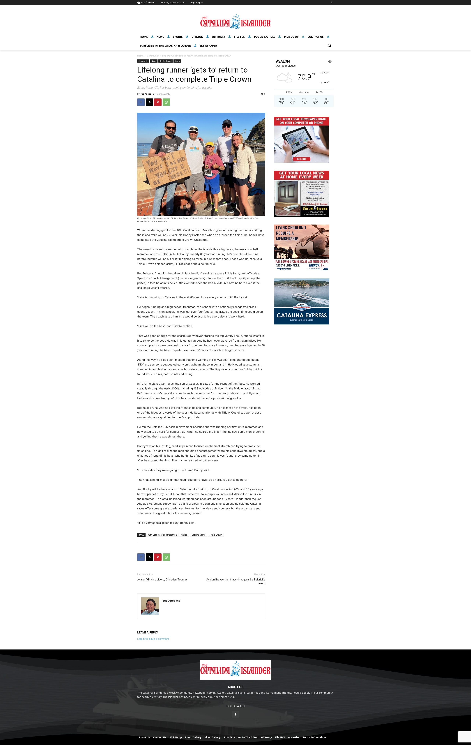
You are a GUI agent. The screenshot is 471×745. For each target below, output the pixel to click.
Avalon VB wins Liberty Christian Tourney (162, 579)
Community (153, 55)
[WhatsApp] (166, 102)
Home (140, 55)
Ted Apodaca (147, 93)
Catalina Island (199, 534)
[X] (149, 102)
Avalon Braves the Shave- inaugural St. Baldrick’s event (235, 581)
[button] (329, 45)
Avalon (184, 534)
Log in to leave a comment (153, 638)
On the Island (165, 61)
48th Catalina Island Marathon (162, 534)
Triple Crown (216, 534)
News (153, 61)
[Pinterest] (158, 102)
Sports (177, 61)
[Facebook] (332, 3)
